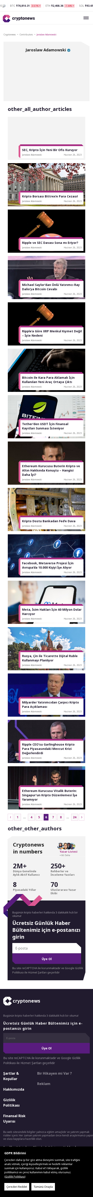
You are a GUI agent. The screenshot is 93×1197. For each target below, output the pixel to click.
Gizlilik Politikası (11, 1103)
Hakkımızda (13, 1089)
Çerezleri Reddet (16, 1187)
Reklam (43, 1083)
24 (74, 817)
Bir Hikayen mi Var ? (54, 1073)
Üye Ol (47, 959)
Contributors (26, 34)
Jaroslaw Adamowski (46, 34)
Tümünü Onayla (43, 1187)
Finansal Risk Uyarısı (14, 1118)
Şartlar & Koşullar (11, 1076)
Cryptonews (9, 34)
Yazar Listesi (68, 851)
